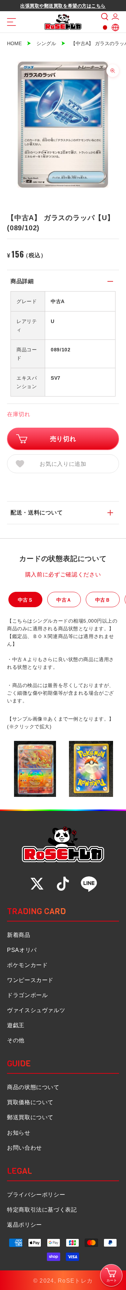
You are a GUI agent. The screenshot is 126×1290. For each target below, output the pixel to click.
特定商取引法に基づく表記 (42, 1210)
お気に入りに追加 (63, 464)
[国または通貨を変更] (105, 27)
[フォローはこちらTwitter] (37, 883)
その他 (15, 1040)
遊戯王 (15, 1025)
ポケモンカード (27, 965)
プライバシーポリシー (36, 1195)
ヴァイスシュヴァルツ (36, 1010)
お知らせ (18, 1133)
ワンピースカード (30, 980)
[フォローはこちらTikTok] (63, 883)
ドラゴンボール (27, 995)
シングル (46, 43)
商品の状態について (33, 1087)
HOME (14, 43)
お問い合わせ (24, 1148)
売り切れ (63, 438)
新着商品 (18, 935)
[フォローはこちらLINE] (89, 883)
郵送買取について (30, 1117)
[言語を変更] (115, 27)
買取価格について (30, 1102)
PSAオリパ (22, 950)
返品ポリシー (24, 1225)
